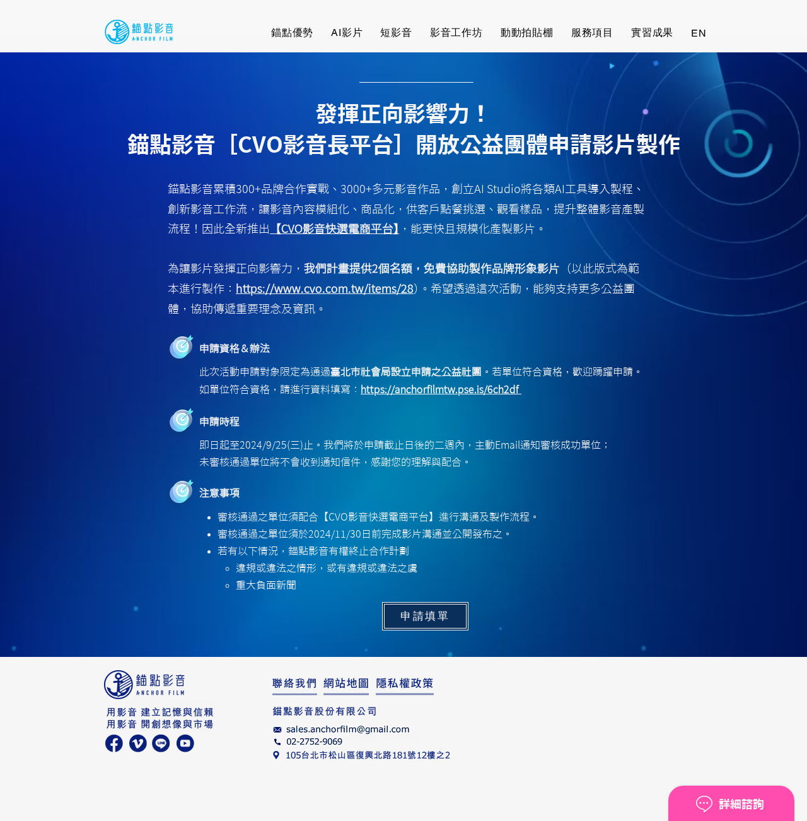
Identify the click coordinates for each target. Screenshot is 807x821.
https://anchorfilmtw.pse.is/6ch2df (441, 389)
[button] (652, 33)
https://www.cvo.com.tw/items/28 (325, 288)
